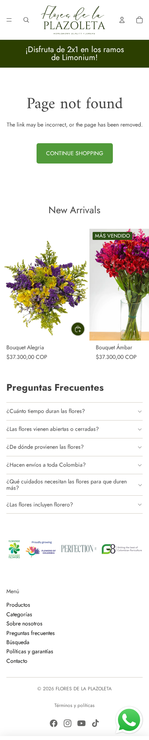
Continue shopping (74, 153)
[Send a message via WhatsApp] (129, 720)
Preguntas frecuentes (30, 633)
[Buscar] (26, 20)
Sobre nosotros (24, 623)
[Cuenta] (122, 20)
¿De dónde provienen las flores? (45, 447)
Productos (18, 605)
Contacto (16, 660)
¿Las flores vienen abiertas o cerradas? (52, 429)
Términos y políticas (74, 705)
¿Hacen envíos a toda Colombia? (46, 465)
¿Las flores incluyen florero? (39, 504)
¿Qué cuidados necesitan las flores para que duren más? (66, 484)
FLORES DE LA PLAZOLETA (84, 688)
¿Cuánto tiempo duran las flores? (45, 411)
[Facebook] (53, 723)
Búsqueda (17, 642)
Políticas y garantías (29, 651)
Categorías (19, 614)
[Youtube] (81, 723)
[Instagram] (67, 723)
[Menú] (9, 20)
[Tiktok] (95, 723)
